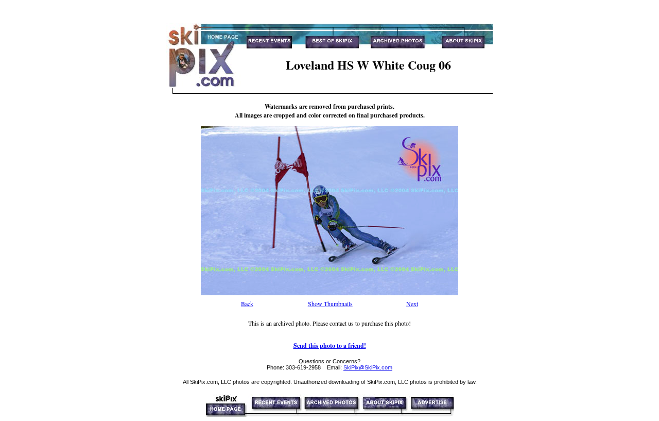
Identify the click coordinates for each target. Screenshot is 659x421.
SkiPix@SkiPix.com (367, 367)
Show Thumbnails (330, 303)
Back (247, 303)
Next (412, 303)
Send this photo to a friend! (329, 345)
